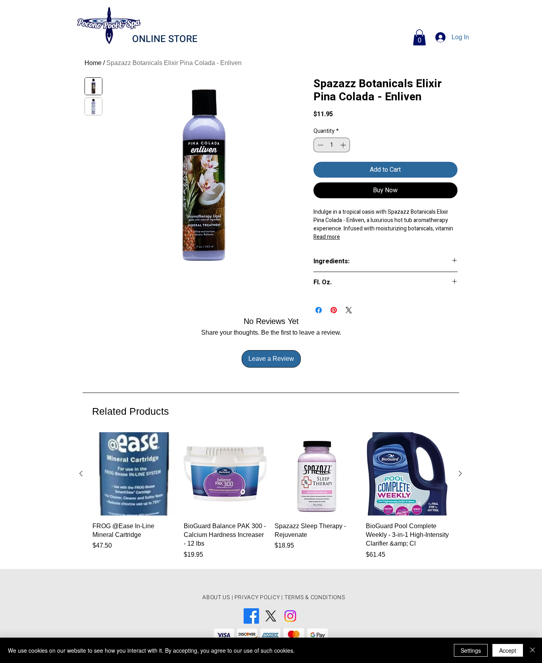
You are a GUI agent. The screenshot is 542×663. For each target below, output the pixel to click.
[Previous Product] (81, 473)
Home (93, 62)
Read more (326, 237)
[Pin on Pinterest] (333, 310)
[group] (270, 497)
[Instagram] (290, 616)
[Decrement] (320, 145)
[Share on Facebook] (318, 310)
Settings (471, 650)
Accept (507, 650)
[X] (271, 616)
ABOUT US (216, 597)
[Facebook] (251, 616)
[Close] (532, 650)
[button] (419, 37)
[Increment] (344, 145)
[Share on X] (349, 310)
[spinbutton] (332, 145)
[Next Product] (460, 473)
